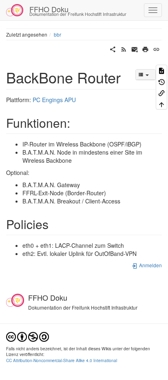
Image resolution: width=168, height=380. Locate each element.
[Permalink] (156, 48)
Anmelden (150, 265)
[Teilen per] (112, 48)
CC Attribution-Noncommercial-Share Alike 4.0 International (61, 360)
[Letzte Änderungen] (123, 48)
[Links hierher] (161, 92)
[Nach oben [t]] (161, 103)
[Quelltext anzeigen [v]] (161, 70)
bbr (57, 34)
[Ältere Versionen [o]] (161, 81)
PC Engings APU (54, 100)
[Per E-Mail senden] (134, 48)
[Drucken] (145, 48)
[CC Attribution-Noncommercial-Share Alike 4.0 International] (27, 335)
